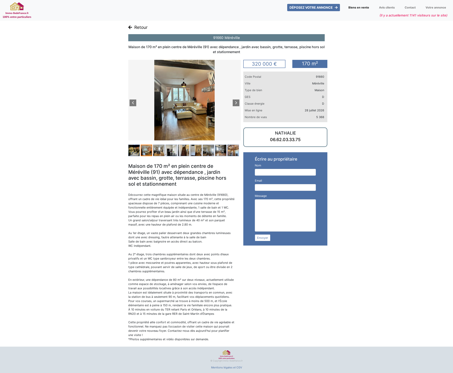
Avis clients (387, 7)
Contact (410, 7)
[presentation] (133, 102)
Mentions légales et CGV (226, 367)
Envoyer (262, 238)
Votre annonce (436, 7)
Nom (258, 165)
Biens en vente (358, 7)
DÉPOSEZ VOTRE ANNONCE (311, 7)
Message (261, 196)
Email (258, 180)
